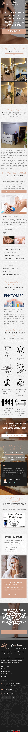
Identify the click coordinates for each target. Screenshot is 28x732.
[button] (3, 473)
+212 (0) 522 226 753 (9, 691)
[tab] (14, 191)
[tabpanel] (14, 220)
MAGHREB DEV (17, 730)
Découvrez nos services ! (14, 32)
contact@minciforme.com (11, 688)
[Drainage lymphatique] (8, 240)
